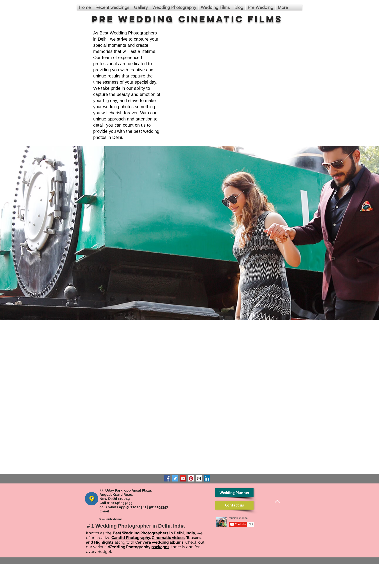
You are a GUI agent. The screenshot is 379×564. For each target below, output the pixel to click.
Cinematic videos (168, 537)
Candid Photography (130, 537)
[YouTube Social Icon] (183, 478)
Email (104, 511)
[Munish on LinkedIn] (207, 478)
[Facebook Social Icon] (167, 478)
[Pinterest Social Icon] (191, 478)
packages (160, 546)
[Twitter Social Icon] (175, 478)
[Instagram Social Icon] (199, 478)
